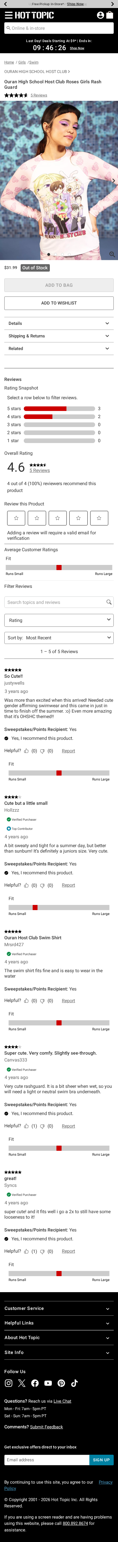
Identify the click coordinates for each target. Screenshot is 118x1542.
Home (9, 62)
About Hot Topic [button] (22, 1337)
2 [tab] (55, 254)
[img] (8, 1383)
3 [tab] (62, 254)
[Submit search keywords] (8, 27)
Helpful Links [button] (19, 1323)
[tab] (59, 180)
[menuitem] (109, 15)
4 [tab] (69, 254)
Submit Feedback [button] (46, 1427)
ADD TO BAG (59, 285)
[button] (7, 15)
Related (16, 348)
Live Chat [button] (62, 1401)
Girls (22, 62)
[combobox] (59, 28)
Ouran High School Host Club (35, 71)
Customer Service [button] (24, 1308)
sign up (101, 1460)
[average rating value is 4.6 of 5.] (17, 95)
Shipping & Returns (27, 336)
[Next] (112, 4)
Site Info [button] (14, 1352)
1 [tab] (48, 254)
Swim (33, 62)
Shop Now (75, 4)
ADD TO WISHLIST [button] (59, 303)
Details (15, 323)
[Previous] (5, 4)
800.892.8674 (75, 1523)
